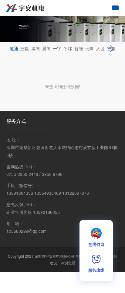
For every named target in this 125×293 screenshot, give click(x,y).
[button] (111, 48)
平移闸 (68, 55)
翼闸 (46, 48)
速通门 (14, 55)
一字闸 (57, 55)
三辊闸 (24, 55)
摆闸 (35, 48)
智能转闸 (78, 55)
